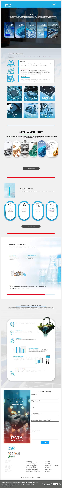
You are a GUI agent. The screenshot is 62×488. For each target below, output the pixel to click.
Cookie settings (47, 484)
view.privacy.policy (9, 486)
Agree (55, 484)
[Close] (60, 484)
